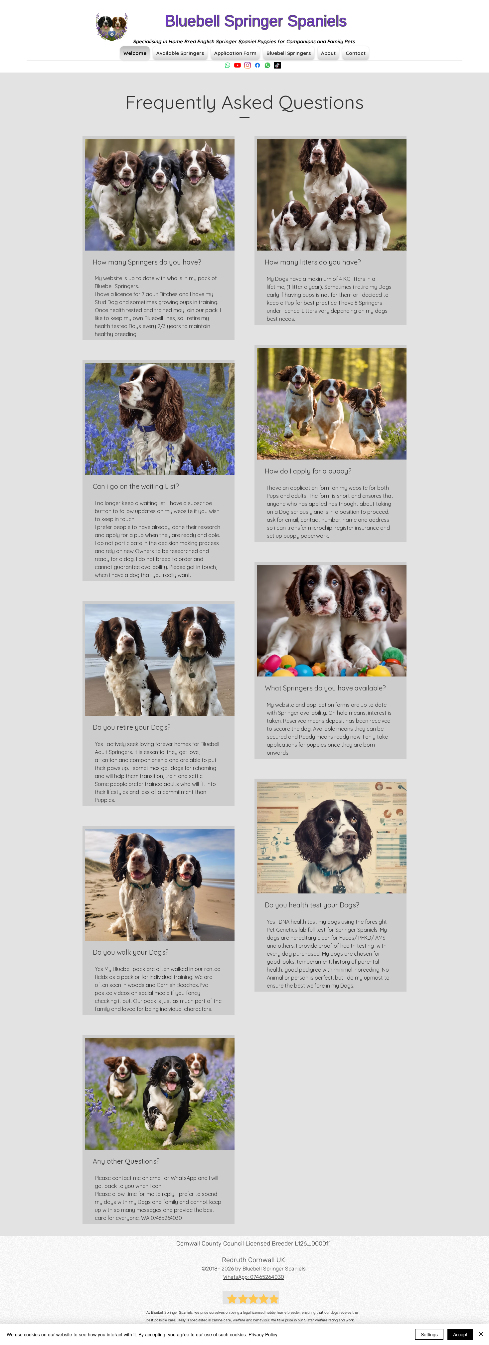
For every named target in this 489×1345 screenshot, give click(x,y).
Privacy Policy (262, 1334)
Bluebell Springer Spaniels (256, 21)
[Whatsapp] (227, 65)
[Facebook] (257, 65)
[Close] (481, 1334)
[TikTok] (277, 65)
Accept (460, 1334)
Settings (429, 1334)
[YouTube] (237, 65)
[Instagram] (247, 65)
